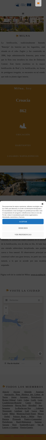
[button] (42, 204)
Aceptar (23, 221)
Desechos (23, 228)
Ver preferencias (23, 234)
